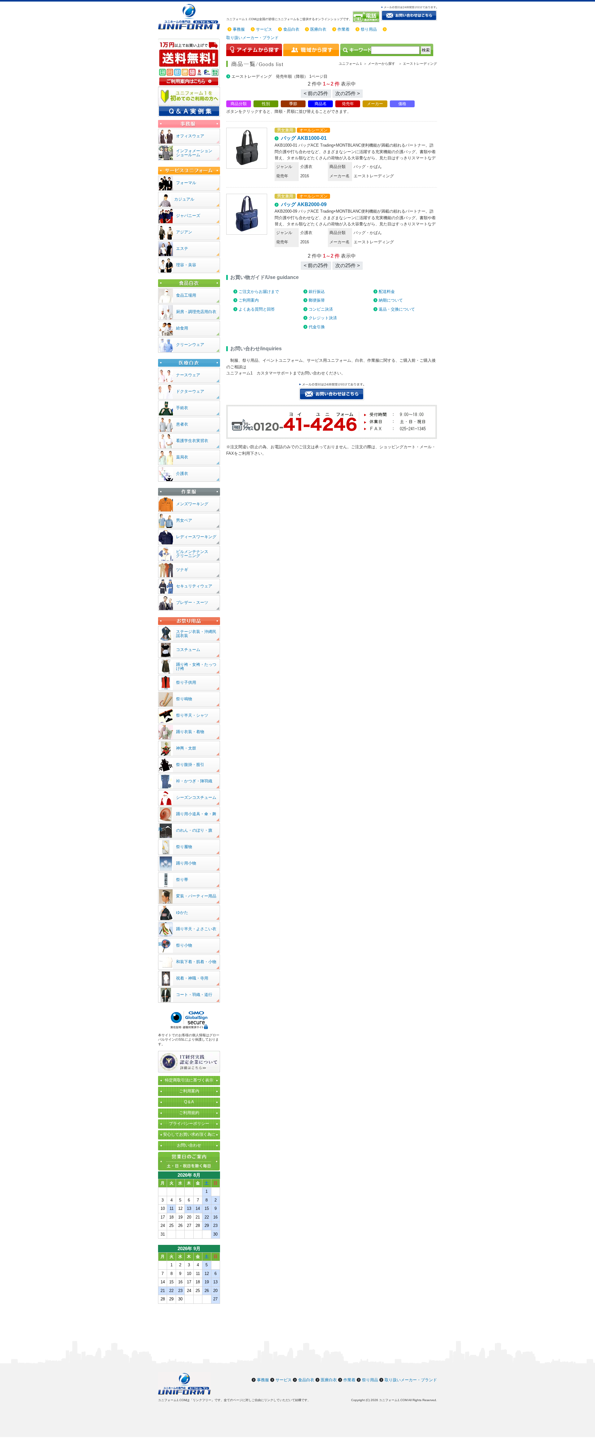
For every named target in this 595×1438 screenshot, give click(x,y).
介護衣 (182, 473)
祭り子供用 (186, 682)
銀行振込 (317, 291)
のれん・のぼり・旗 (194, 830)
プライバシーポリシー (189, 1123)
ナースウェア (188, 375)
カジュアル (184, 199)
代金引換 (317, 327)
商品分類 (239, 103)
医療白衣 (318, 29)
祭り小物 (184, 945)
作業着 (343, 29)
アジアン (184, 232)
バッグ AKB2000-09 (304, 204)
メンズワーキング (192, 504)
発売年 (348, 103)
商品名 (321, 103)
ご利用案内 (249, 300)
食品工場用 (186, 295)
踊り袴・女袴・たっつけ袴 (196, 666)
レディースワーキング (196, 536)
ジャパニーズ (188, 215)
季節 (293, 103)
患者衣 (182, 424)
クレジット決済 (323, 318)
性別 (266, 103)
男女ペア (184, 520)
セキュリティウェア (194, 586)
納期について (391, 300)
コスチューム (188, 649)
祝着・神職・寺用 (192, 978)
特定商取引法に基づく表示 (189, 1080)
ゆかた (182, 912)
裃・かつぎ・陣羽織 (194, 781)
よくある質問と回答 (257, 309)
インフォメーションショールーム (194, 152)
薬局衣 (182, 457)
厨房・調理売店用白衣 (196, 311)
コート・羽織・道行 (194, 994)
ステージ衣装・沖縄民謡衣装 (196, 633)
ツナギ (182, 569)
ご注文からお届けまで (259, 291)
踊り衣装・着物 (190, 731)
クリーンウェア (190, 344)
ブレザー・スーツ (192, 602)
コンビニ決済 (321, 309)
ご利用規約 (189, 1112)
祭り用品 (369, 29)
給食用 (182, 328)
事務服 (239, 29)
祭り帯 (182, 879)
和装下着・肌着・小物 (196, 961)
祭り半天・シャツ (192, 715)
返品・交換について (397, 309)
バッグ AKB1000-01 (304, 138)
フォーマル (186, 182)
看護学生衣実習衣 (192, 440)
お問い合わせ (189, 1145)
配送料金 (387, 291)
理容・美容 (186, 265)
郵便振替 (317, 300)
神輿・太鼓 (186, 748)
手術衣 (182, 407)
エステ (182, 248)
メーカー (375, 103)
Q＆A (189, 1102)
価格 (402, 103)
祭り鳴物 (184, 699)
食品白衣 (291, 29)
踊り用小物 (186, 863)
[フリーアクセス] (366, 17)
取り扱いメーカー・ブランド (252, 37)
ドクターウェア (190, 391)
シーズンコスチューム (196, 797)
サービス (264, 29)
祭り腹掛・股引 (190, 764)
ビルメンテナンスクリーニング (192, 553)
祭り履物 (184, 846)
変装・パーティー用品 (196, 896)
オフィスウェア (190, 136)
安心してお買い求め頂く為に (189, 1134)
